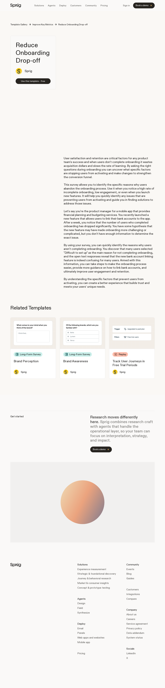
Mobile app (83, 642)
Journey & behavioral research (94, 578)
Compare (131, 598)
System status (134, 637)
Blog (128, 573)
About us (131, 614)
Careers (130, 619)
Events (130, 569)
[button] (39, 5)
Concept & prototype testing (93, 587)
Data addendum (135, 632)
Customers (75, 5)
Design (81, 603)
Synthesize (83, 612)
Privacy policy (134, 628)
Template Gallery (18, 24)
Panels (81, 632)
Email (80, 628)
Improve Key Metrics (43, 24)
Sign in (126, 5)
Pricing (104, 5)
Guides (130, 578)
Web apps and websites (90, 637)
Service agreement (137, 623)
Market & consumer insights (93, 583)
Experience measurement (91, 569)
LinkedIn (131, 653)
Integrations (133, 594)
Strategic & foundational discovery (96, 573)
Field (80, 608)
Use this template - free (33, 81)
